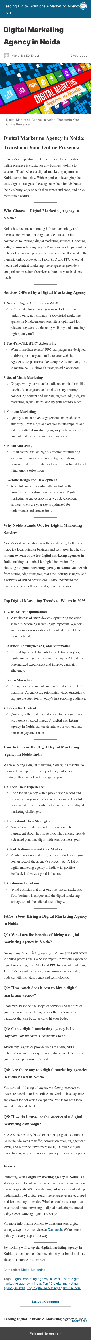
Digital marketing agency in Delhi (36, 1279)
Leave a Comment (45, 1301)
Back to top (79, 1320)
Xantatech (55, 1229)
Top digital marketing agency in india (54, 1288)
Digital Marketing (33, 1269)
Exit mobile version (46, 1333)
